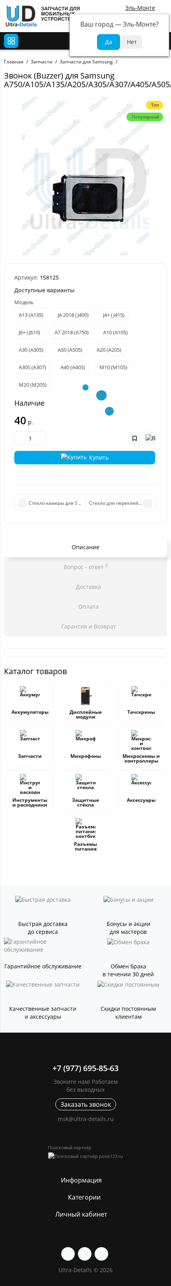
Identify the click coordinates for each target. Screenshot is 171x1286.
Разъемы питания (85, 846)
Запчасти (30, 756)
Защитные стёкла (85, 802)
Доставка (87, 586)
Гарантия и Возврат (88, 626)
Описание (85, 547)
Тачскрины (141, 712)
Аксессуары (141, 800)
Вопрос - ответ (86, 567)
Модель (24, 302)
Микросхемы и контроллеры (141, 758)
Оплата (88, 606)
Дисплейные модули (86, 714)
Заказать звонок (85, 1104)
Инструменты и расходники (29, 802)
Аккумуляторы (30, 712)
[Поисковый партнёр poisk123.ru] (85, 1156)
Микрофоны (85, 756)
